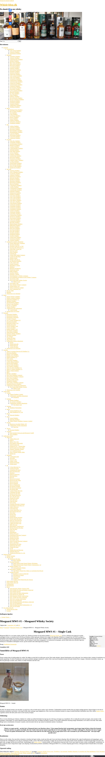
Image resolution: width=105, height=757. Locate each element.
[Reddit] (10, 20)
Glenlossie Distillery (15, 212)
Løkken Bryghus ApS (15, 523)
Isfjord (11, 342)
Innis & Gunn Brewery (16, 520)
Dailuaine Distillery (15, 191)
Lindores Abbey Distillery (16, 160)
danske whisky (100, 711)
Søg (1, 41)
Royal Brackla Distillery (16, 98)
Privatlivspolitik (4, 754)
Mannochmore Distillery (16, 224)
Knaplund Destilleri (12, 322)
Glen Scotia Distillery (15, 50)
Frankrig (9, 406)
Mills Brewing (13, 525)
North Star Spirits (14, 270)
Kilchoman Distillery (15, 135)
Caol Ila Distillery (14, 133)
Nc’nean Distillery (14, 93)
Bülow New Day (14, 442)
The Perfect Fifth (14, 279)
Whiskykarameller (14, 462)
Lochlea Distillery (14, 161)
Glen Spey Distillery (15, 201)
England (9, 399)
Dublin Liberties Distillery (13, 298)
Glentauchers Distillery (16, 215)
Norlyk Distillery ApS (12, 326)
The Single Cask (14, 283)
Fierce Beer (13, 502)
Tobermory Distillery (15, 121)
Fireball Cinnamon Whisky (17, 449)
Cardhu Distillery (14, 187)
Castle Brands (13, 310)
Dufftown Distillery (15, 194)
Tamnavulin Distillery (15, 237)
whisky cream (13, 461)
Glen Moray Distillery (15, 200)
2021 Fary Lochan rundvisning (18, 599)
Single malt (13, 753)
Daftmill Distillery (14, 150)
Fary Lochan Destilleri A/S (14, 320)
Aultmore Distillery (15, 175)
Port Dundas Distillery (15, 164)
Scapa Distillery (14, 118)
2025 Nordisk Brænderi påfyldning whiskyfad (22, 602)
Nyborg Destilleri (11, 327)
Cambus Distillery (14, 147)
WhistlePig (16, 397)
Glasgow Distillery (15, 154)
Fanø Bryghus (13, 501)
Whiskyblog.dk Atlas (12, 609)
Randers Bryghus (14, 538)
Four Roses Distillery (12, 360)
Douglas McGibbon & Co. (17, 247)
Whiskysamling (7, 554)
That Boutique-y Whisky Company (19, 276)
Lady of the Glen (14, 262)
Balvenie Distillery (15, 178)
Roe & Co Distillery (12, 305)
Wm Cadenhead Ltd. (15, 289)
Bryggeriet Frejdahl (15, 486)
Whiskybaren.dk (14, 344)
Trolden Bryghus (11, 338)
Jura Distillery (13, 113)
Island (8, 108)
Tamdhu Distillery (14, 236)
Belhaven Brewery (15, 474)
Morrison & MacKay (15, 268)
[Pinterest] (10, 16)
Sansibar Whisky (14, 273)
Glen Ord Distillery (15, 77)
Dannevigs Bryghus (15, 493)
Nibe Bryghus (13, 529)
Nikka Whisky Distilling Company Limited (21, 421)
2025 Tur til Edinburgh (16, 603)
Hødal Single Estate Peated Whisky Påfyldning (25, 563)
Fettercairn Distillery (15, 74)
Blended (9, 292)
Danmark (5, 313)
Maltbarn (12, 267)
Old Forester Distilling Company (15, 376)
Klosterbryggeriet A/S (15, 522)
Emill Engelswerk (14, 445)
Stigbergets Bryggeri (15, 545)
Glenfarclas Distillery (15, 207)
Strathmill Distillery (15, 234)
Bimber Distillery (14, 400)
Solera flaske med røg (12, 581)
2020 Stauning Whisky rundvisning (19, 596)
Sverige (8, 422)
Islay (8, 124)
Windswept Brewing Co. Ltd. (17, 553)
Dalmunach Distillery (15, 193)
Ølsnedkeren (13, 532)
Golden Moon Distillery (13, 362)
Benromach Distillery (15, 182)
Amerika (5, 350)
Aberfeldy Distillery (15, 56)
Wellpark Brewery (14, 551)
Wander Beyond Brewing (16, 550)
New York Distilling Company (14, 375)
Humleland (13, 516)
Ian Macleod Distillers (15, 261)
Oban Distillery (14, 95)
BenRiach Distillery (15, 179)
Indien (8, 409)
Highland (9, 55)
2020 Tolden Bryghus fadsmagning (19, 593)
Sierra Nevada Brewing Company (18, 541)
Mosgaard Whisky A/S (12, 323)
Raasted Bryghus (14, 536)
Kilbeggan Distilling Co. (13, 299)
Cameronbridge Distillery (16, 148)
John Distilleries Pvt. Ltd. (16, 412)
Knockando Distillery (15, 218)
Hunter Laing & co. (15, 259)
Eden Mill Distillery (15, 151)
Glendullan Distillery (15, 206)
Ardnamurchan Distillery (16, 59)
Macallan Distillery (15, 222)
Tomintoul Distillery (15, 239)
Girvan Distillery (14, 153)
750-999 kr (56, 751)
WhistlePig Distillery (12, 381)
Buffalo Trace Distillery (13, 356)
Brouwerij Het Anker (15, 480)
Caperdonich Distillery (16, 185)
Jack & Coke (13, 459)
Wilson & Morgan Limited (17, 287)
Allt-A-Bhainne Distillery (16, 172)
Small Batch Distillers (12, 332)
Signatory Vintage (14, 274)
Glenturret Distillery (15, 86)
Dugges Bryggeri (14, 498)
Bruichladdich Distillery (16, 130)
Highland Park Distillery (16, 110)
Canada (8, 393)
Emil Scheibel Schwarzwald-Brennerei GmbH (22, 433)
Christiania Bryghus (15, 492)
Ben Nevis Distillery (15, 62)
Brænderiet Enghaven (12, 316)
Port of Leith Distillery (15, 166)
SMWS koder (16, 281)
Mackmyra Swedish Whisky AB (18, 424)
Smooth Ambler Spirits (12, 379)
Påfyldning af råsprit (18, 575)
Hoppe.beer (13, 514)
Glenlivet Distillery (15, 210)
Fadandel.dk (13, 253)
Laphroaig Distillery (15, 138)
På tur (8, 587)
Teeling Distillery (11, 307)
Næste (8, 617)
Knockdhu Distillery (15, 89)
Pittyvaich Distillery (15, 228)
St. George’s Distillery (15, 402)
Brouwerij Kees (14, 482)
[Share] (10, 23)
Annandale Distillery (15, 142)
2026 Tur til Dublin (15, 606)
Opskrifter (9, 455)
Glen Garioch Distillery (16, 75)
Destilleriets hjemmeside (10, 644)
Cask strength (63, 751)
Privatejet (102, 751)
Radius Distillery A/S (12, 329)
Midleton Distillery (11, 301)
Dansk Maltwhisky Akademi (17, 243)
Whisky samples (11, 556)
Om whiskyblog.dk (8, 608)
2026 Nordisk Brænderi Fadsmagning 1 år (21, 605)
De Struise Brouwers (15, 495)
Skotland (5, 47)
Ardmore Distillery (15, 58)
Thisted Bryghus (14, 547)
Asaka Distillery (14, 418)
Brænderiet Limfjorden (12, 317)
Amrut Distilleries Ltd (15, 410)
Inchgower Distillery (15, 216)
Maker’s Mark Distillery (13, 370)
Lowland (9, 139)
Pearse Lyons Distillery (13, 304)
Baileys (12, 440)
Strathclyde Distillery (15, 167)
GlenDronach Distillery (16, 80)
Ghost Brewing (14, 508)
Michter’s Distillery (12, 373)
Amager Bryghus (14, 468)
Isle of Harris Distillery (16, 111)
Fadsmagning (16, 576)
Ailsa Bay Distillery (15, 141)
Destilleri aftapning (73, 751)
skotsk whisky (38, 742)
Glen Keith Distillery (15, 199)
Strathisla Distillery (15, 233)
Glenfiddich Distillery (15, 209)
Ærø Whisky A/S (11, 339)
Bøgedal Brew (13, 476)
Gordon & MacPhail (15, 256)
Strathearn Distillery (15, 101)
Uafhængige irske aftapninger (14, 308)
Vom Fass (15, 427)
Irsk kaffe (12, 458)
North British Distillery (16, 163)
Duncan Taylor (14, 250)
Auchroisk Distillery (15, 173)
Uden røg (19, 753)
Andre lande (6, 391)
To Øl (11, 548)
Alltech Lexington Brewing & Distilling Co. (18, 351)
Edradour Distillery (15, 73)
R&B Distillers (14, 271)
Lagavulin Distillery (15, 136)
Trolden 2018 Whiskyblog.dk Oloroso (23, 579)
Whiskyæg (12, 453)
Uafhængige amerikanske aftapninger (16, 385)
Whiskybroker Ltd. (15, 286)
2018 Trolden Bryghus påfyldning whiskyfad (21, 590)
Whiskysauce (13, 464)
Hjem (1, 627)
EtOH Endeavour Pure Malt (17, 447)
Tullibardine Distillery (15, 105)
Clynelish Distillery (15, 67)
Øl (7, 465)
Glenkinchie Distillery (15, 156)
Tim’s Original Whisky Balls (17, 452)
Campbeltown (10, 49)
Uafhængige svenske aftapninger (18, 425)
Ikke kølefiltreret (91, 751)
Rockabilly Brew (14, 539)
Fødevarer (9, 437)
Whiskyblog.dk (8, 4)
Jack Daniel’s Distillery (13, 366)
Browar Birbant (14, 483)
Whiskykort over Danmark (13, 348)
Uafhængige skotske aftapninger (15, 241)
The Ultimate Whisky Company (18, 284)
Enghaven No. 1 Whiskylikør (17, 446)
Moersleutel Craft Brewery (17, 526)
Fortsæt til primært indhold (7, 0)
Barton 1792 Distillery (12, 354)
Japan (8, 416)
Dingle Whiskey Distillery (13, 296)
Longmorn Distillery (15, 221)
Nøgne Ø (12, 530)
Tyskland (9, 431)
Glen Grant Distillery (15, 197)
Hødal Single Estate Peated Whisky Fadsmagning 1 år (27, 565)
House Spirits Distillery (13, 364)
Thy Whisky (10, 336)
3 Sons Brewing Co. (15, 467)
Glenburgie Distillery (15, 204)
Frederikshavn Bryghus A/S (17, 505)
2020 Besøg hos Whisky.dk (17, 594)
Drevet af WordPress (13, 754)
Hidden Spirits (13, 258)
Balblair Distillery (14, 61)
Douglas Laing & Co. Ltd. (17, 246)
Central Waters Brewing (16, 490)
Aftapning (15, 578)
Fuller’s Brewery (14, 507)
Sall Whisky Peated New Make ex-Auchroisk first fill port (28, 570)
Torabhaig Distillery (15, 123)
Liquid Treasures (14, 264)
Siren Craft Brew (14, 542)
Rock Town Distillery (12, 378)
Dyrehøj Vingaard (11, 319)
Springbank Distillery (15, 53)
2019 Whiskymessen (15, 591)
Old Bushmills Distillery (13, 302)
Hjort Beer (12, 513)
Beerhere (12, 473)
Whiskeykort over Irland (13, 311)
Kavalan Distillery (14, 430)
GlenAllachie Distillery (16, 203)
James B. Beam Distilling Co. (14, 367)
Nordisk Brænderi (11, 324)
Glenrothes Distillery (15, 213)
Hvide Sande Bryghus (15, 519)
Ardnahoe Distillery (15, 127)
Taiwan (8, 428)
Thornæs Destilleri (11, 335)
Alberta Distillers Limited (16, 394)
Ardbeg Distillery (14, 126)
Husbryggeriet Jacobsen (16, 517)
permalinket (44, 753)
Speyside (9, 169)
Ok (92, 756)
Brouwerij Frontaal (15, 479)
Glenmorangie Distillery (16, 84)
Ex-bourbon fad (82, 751)
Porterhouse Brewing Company (18, 535)
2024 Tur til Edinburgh (16, 600)
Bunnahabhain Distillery (16, 132)
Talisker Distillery (14, 120)
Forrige (2, 617)
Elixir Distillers (14, 252)
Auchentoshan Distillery (16, 144)
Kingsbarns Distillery (15, 158)
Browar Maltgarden (15, 485)
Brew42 (12, 477)
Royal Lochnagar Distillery (17, 99)
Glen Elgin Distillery (15, 196)
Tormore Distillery (14, 240)
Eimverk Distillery (14, 415)
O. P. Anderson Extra (15, 450)
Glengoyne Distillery (15, 83)
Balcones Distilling (11, 353)
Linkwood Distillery (15, 219)
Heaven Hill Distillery (12, 363)
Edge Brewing (13, 499)
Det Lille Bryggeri (14, 496)
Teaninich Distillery (15, 102)
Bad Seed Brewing (15, 471)
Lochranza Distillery (15, 116)
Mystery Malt (10, 290)
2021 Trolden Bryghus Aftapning (18, 597)
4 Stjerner (39, 751)
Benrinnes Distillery (15, 181)
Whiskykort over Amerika (13, 390)
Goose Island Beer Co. (16, 510)
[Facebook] (10, 10)
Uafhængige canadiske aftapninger (19, 396)
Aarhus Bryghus (14, 347)
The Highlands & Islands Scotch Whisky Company (23, 277)
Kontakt (9, 611)
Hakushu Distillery (15, 419)
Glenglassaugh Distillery (16, 81)
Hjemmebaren (10, 585)
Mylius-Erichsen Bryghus (16, 528)
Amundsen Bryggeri (15, 470)
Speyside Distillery (15, 231)
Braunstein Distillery (12, 314)
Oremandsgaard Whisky (19, 568)
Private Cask (10, 557)
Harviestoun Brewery (15, 511)
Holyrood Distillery (15, 157)
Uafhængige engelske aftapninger (18, 403)
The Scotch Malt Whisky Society (18, 280)
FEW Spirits (10, 359)
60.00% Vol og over (48, 751)
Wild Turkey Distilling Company (15, 382)
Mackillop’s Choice (15, 265)
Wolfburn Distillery (15, 107)
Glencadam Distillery (15, 78)
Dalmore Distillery (14, 68)
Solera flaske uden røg (12, 582)
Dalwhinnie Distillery (15, 70)
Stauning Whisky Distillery (14, 333)
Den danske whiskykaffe (16, 443)
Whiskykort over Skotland (13, 293)
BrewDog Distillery (15, 65)
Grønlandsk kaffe (14, 456)
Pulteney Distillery (14, 96)
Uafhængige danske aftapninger (15, 341)
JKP (19, 625)
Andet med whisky (8, 436)
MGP (8, 372)
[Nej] (94, 756)
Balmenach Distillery (15, 176)
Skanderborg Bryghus (15, 544)
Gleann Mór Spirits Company (17, 255)
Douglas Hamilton (14, 244)
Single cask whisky (5, 753)
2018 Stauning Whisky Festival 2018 (19, 588)
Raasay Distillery (14, 117)
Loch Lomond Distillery (16, 90)
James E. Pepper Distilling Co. (14, 369)
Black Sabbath (17, 560)
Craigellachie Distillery (16, 190)
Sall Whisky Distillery (12, 330)
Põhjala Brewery (14, 533)
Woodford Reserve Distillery (14, 384)
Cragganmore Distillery (16, 188)
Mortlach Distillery (15, 227)
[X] (10, 13)
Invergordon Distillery (15, 87)
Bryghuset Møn (14, 489)
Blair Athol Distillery (15, 64)
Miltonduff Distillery (15, 225)
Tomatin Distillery (14, 104)
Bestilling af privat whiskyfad (20, 573)
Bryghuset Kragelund (15, 488)
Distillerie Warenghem (15, 407)
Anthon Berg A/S (14, 439)
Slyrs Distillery (14, 434)
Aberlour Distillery (15, 170)
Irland (4, 295)
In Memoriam (10, 584)
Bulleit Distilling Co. (12, 357)
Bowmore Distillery (15, 129)
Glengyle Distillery (15, 52)
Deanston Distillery (15, 71)
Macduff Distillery (14, 92)
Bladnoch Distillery (15, 145)
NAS (97, 751)
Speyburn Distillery (15, 230)
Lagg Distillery (14, 114)
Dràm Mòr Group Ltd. (15, 249)
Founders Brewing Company (17, 504)
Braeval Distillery (14, 184)
